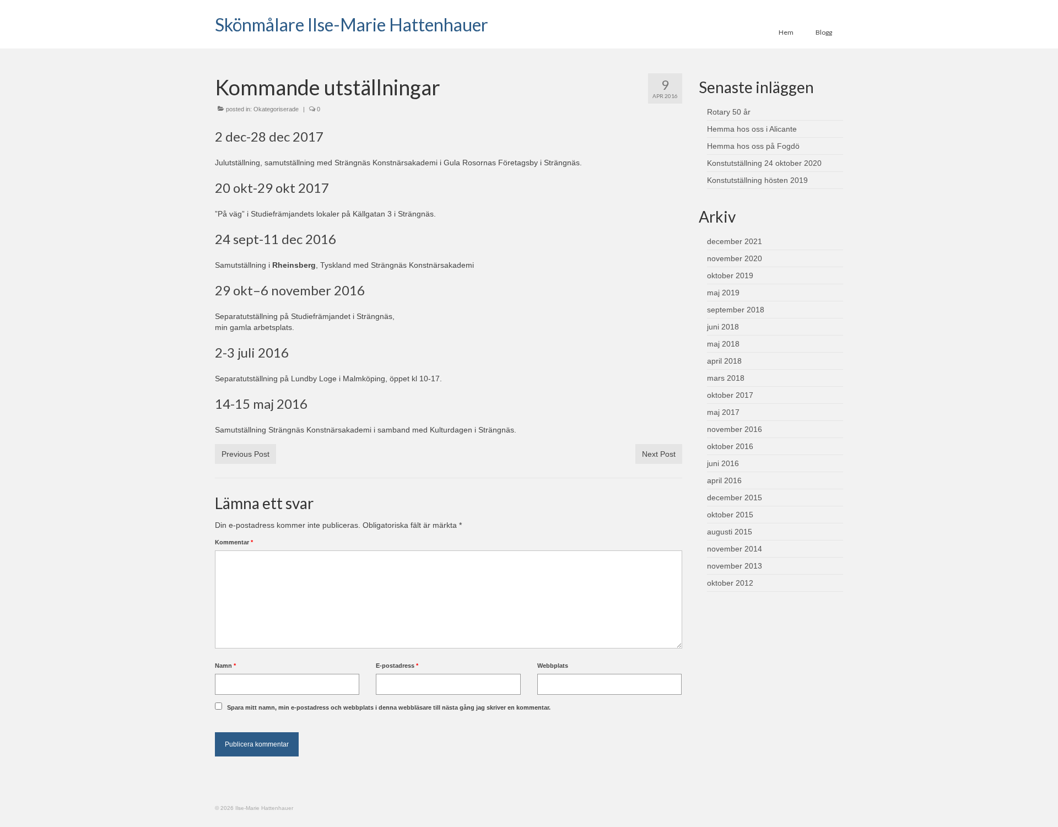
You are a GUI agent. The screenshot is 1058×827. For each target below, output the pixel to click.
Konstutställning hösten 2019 (757, 180)
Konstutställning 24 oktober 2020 (764, 163)
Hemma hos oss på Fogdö (753, 146)
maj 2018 (723, 343)
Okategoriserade (276, 109)
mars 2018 (725, 378)
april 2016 (724, 480)
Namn (225, 665)
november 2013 (734, 565)
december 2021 (734, 241)
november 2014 (734, 548)
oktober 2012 (730, 583)
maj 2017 (723, 412)
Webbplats (552, 665)
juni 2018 (723, 326)
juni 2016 (723, 463)
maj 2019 (723, 292)
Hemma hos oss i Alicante (752, 129)
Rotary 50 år (729, 111)
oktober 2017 (730, 395)
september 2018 (735, 309)
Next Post (659, 454)
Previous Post (245, 454)
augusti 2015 (729, 531)
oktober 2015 (730, 514)
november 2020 (734, 258)
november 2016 (734, 429)
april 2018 (724, 360)
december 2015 (734, 497)
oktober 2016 (730, 446)
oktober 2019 (730, 275)
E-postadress (397, 665)
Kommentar (234, 542)
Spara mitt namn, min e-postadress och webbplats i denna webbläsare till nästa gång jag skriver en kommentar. (388, 707)
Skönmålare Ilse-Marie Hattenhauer (351, 24)
